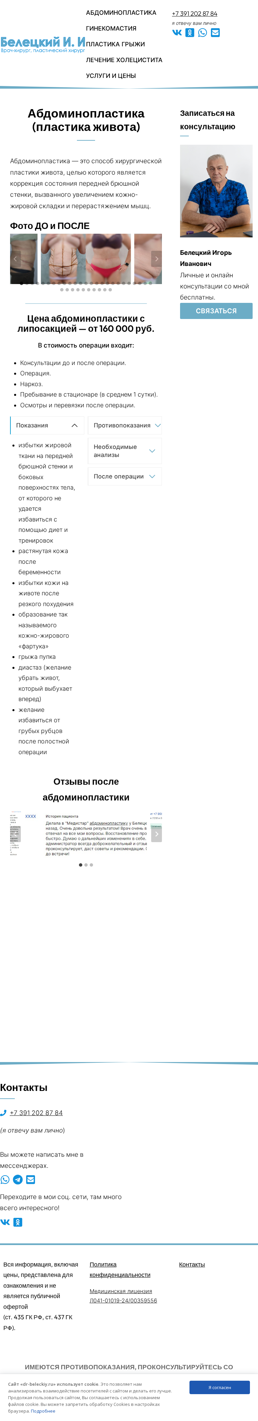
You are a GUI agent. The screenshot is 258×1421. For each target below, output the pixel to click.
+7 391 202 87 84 (194, 13)
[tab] (21, 283)
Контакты (192, 1264)
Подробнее (43, 1411)
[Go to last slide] (15, 259)
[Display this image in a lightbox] (86, 834)
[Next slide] (156, 259)
